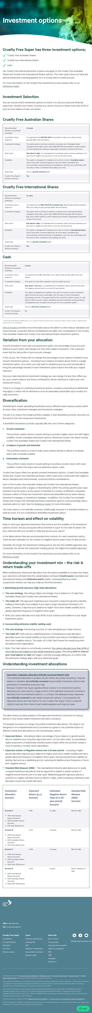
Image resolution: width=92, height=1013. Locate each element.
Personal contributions (33, 939)
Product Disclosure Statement (28, 976)
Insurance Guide (73, 976)
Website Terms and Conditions (38, 999)
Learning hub (30, 942)
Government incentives (34, 952)
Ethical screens (8, 952)
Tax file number (31, 955)
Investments (7, 939)
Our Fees (6, 949)
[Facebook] (80, 935)
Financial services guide (57, 945)
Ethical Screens (10, 327)
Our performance (9, 942)
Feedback (52, 958)
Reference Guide (11, 86)
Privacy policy (53, 942)
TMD (50, 955)
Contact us (52, 962)
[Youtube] (86, 935)
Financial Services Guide (59, 976)
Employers (6, 945)
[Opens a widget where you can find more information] (83, 1009)
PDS (49, 952)
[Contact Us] (74, 935)
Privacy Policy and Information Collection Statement (67, 999)
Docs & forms (53, 939)
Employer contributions (34, 949)
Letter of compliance (56, 949)
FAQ (26, 945)
